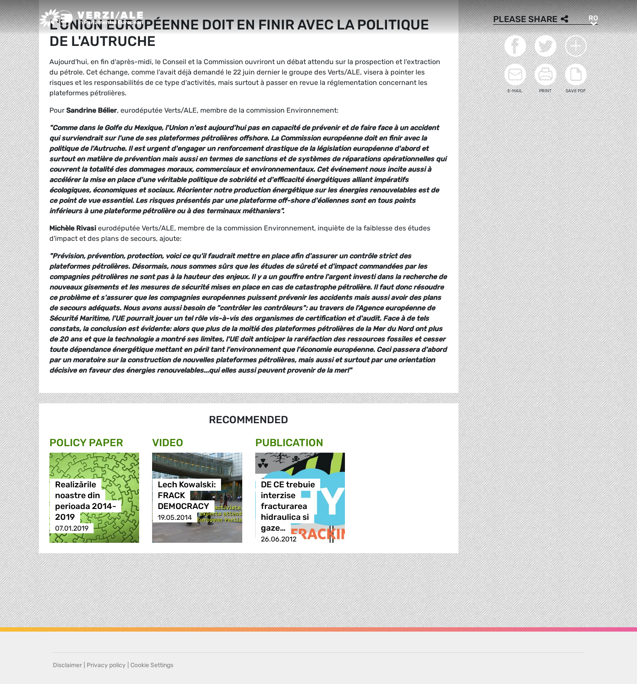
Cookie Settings (151, 665)
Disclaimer (67, 665)
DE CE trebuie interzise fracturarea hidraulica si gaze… (288, 506)
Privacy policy (106, 665)
